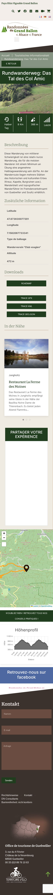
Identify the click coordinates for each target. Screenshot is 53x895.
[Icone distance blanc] (20, 119)
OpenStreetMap (46, 606)
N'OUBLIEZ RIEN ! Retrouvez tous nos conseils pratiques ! (26, 616)
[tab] (23, 419)
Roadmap (26, 283)
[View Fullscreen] (4, 544)
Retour (11, 63)
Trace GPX (26, 298)
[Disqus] (26, 483)
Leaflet (35, 606)
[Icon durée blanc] (6, 119)
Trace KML (26, 306)
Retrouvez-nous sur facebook (26, 675)
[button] (13, 11)
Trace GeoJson (26, 314)
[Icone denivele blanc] (33, 119)
